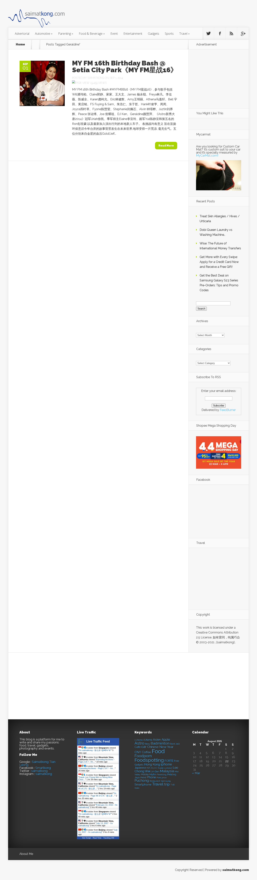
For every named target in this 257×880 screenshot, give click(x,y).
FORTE (169, 760)
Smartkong (43, 768)
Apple (166, 739)
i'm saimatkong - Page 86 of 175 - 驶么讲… (97, 794)
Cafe (138, 747)
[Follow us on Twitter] (208, 34)
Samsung (166, 781)
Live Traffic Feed (98, 741)
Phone (151, 777)
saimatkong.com (235, 870)
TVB (172, 785)
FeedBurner (228, 410)
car (143, 747)
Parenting (65, 33)
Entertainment (132, 33)
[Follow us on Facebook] (220, 34)
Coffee (146, 752)
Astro (139, 743)
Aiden (157, 739)
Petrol (143, 777)
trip (167, 784)
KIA (149, 767)
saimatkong (39, 771)
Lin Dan (155, 771)
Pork (159, 777)
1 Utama (139, 740)
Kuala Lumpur (165, 768)
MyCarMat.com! (207, 155)
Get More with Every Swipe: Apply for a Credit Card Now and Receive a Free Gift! (219, 262)
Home (20, 44)
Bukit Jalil (175, 744)
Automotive (43, 33)
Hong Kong (152, 764)
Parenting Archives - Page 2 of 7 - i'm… (97, 768)
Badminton (160, 743)
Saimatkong (95, 77)
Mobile (145, 774)
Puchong (142, 780)
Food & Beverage (92, 33)
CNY (138, 752)
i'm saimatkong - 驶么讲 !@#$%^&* (95, 750)
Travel (184, 33)
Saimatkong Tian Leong (37, 763)
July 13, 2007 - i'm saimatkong (98, 831)
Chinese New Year (160, 747)
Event (114, 33)
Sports (169, 33)
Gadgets (153, 33)
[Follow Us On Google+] (243, 34)
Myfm (152, 774)
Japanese (140, 767)
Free (176, 760)
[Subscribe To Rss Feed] (231, 34)
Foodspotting (149, 760)
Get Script (86, 838)
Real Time (97, 838)
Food (158, 751)
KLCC (154, 768)
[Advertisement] (149, 15)
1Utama (147, 739)
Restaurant (155, 781)
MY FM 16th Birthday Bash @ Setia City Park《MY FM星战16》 (124, 66)
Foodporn (143, 756)
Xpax (137, 788)
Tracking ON (108, 838)
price (164, 777)
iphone (166, 764)
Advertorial (22, 33)
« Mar (196, 773)
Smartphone (143, 784)
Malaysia (167, 771)
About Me (26, 854)
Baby (147, 744)
